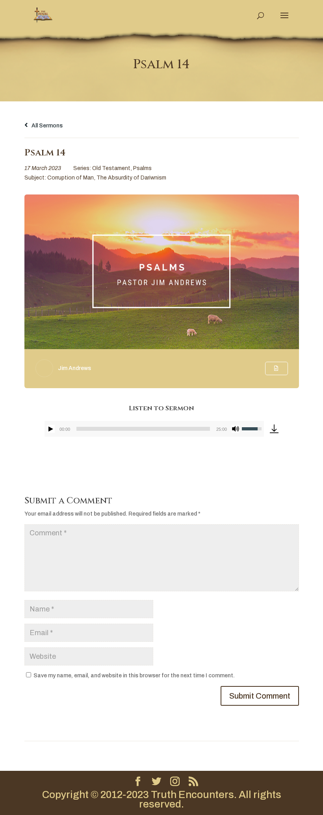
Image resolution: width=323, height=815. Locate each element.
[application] (154, 429)
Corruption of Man (70, 178)
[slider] (143, 429)
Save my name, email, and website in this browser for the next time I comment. (134, 676)
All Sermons (46, 126)
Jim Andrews (74, 368)
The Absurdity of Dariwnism (131, 178)
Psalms (142, 168)
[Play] (51, 429)
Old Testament (111, 168)
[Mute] (235, 429)
